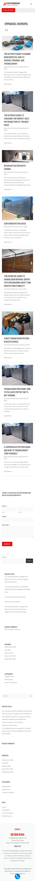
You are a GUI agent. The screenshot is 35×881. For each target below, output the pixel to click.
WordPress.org (7, 816)
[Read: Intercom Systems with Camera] (17, 156)
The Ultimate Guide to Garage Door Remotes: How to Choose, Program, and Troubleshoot (17, 58)
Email (4, 516)
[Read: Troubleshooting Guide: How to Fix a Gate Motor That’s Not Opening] (17, 375)
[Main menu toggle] (31, 4)
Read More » (8, 84)
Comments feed (7, 813)
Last (19, 512)
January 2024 (9, 653)
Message (5, 525)
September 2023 (10, 659)
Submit (7, 544)
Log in (4, 807)
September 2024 (10, 647)
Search (4, 557)
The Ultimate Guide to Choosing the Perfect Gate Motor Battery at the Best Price (16, 120)
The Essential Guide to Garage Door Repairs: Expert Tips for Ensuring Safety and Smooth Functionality (17, 281)
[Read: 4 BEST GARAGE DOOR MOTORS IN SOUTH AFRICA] (17, 323)
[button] (8, 10)
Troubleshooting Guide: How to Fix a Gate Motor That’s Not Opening (17, 392)
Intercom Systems (11, 682)
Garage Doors (9, 676)
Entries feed (6, 810)
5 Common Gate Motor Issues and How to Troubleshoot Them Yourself (17, 450)
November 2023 (10, 656)
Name (4, 506)
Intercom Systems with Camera (15, 597)
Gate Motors (9, 679)
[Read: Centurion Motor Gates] (17, 208)
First (3, 512)
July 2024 (8, 650)
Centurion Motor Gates (15, 223)
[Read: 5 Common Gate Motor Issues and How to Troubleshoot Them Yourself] (17, 433)
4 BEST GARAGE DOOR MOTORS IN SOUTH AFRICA (16, 340)
